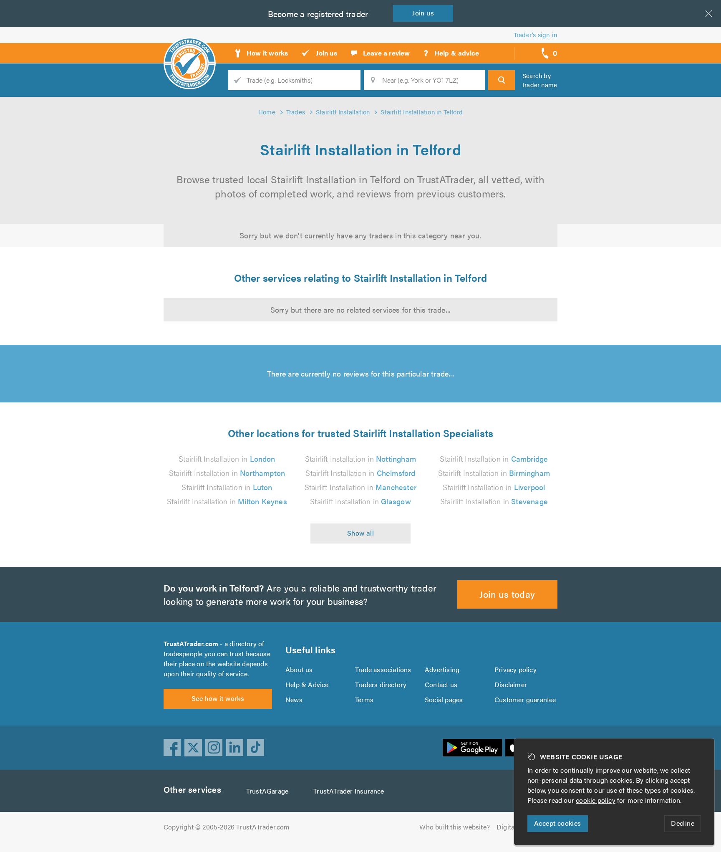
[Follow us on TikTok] (256, 747)
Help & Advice (307, 684)
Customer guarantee (525, 699)
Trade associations (383, 669)
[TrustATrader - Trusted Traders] (190, 50)
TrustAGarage (267, 791)
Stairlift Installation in (227, 458)
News (294, 699)
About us (299, 669)
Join (423, 13)
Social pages (444, 699)
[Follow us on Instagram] (214, 747)
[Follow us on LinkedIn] (235, 747)
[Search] (501, 80)
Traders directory (380, 684)
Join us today (507, 593)
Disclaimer (510, 684)
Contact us (441, 684)
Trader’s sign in (535, 34)
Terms (364, 699)
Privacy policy (515, 669)
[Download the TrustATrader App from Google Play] (472, 747)
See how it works (218, 698)
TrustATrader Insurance (348, 791)
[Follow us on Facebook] (172, 747)
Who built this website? (454, 827)
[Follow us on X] (193, 747)
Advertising (442, 669)
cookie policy (595, 800)
